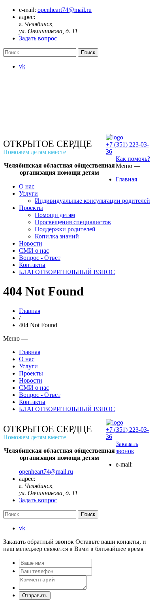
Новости (30, 243)
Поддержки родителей (65, 229)
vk (22, 66)
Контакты (32, 264)
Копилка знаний (57, 236)
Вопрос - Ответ (39, 257)
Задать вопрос (38, 38)
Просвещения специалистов (73, 222)
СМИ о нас (34, 250)
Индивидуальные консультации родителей (92, 200)
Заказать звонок (127, 447)
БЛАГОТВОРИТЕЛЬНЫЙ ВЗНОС (67, 272)
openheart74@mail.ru (65, 9)
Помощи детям (55, 215)
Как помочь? (133, 158)
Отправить (34, 595)
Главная (126, 179)
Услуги (28, 193)
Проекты (31, 207)
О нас (26, 186)
